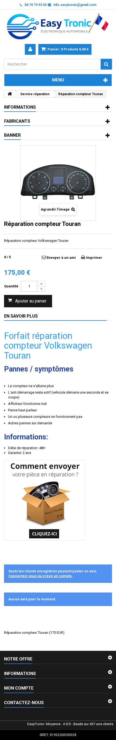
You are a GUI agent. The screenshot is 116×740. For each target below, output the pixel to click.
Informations (20, 107)
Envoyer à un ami (61, 258)
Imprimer (94, 258)
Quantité (11, 286)
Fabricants (17, 121)
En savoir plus (21, 316)
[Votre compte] (30, 49)
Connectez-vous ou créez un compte (40, 576)
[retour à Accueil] (10, 94)
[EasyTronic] (58, 26)
